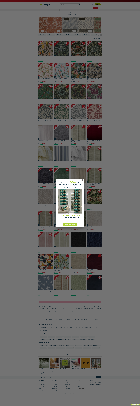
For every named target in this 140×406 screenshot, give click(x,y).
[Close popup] (82, 180)
